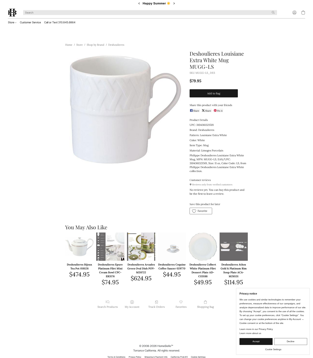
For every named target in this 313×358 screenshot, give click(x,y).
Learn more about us (250, 333)
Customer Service (30, 22)
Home (68, 44)
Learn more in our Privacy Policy (256, 329)
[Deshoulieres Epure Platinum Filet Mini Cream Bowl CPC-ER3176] (110, 247)
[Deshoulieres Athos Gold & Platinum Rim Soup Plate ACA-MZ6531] (234, 247)
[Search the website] (273, 12)
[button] (12, 12)
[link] (273, 348)
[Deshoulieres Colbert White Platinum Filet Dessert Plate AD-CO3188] (203, 247)
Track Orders (156, 306)
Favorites (181, 306)
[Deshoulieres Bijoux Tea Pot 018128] (79, 247)
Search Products (107, 306)
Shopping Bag (205, 306)
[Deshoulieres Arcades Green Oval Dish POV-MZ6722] (141, 247)
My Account (132, 306)
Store (11, 22)
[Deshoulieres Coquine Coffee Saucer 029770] (172, 247)
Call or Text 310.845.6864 (59, 22)
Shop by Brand (95, 44)
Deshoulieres (116, 44)
